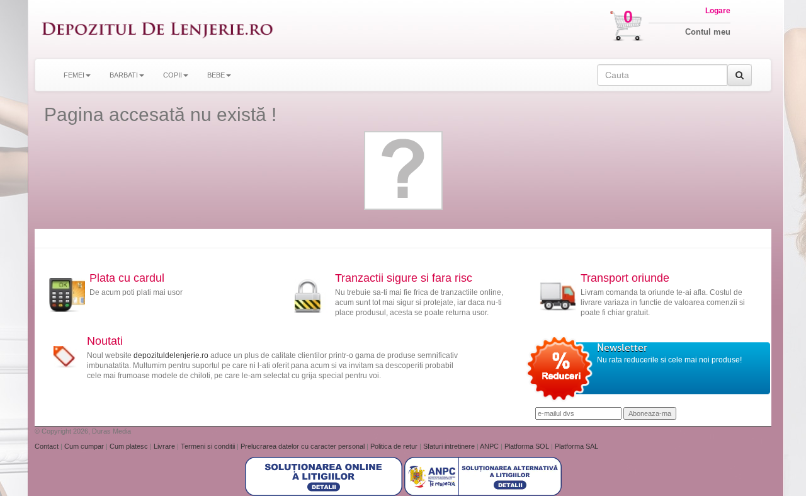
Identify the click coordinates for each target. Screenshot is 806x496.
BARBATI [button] (124, 75)
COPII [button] (172, 75)
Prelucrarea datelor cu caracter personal (303, 446)
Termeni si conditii (209, 446)
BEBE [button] (216, 75)
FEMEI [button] (74, 75)
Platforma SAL (576, 446)
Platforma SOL (526, 446)
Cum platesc (130, 446)
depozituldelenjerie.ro (170, 355)
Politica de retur (394, 446)
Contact (47, 446)
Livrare (165, 446)
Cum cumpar (85, 446)
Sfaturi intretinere (450, 446)
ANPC (489, 446)
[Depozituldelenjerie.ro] (157, 29)
